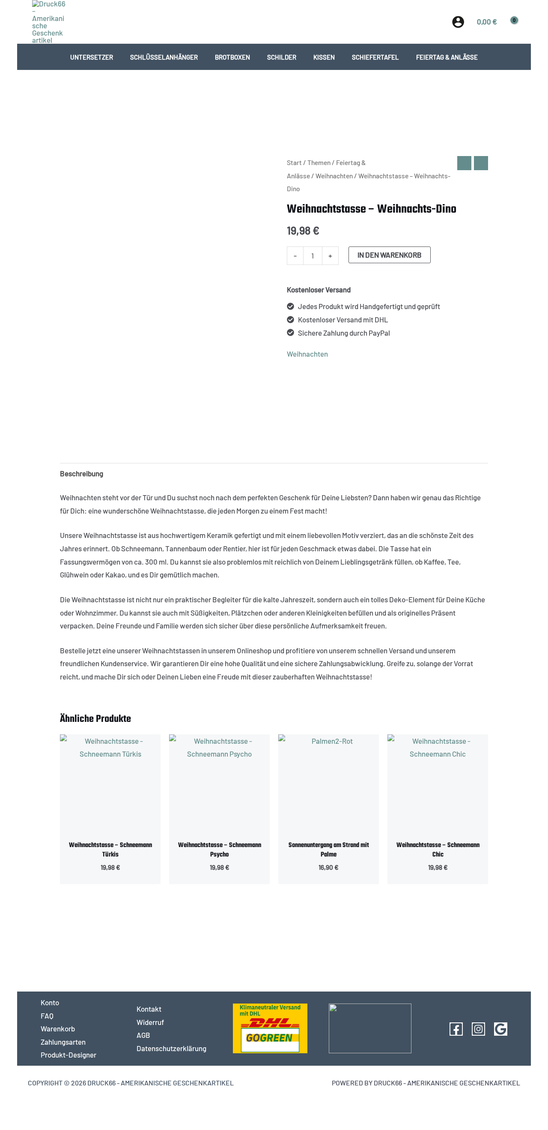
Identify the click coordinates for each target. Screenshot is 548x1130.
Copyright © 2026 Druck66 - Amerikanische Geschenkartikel (131, 1083)
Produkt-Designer (68, 1054)
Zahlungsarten (63, 1041)
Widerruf (150, 1022)
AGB (143, 1035)
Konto (50, 1002)
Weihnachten (334, 175)
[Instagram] (478, 1029)
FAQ (47, 1015)
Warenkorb (58, 1028)
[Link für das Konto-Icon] (458, 21)
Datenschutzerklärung (171, 1048)
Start (294, 162)
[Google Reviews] (500, 1029)
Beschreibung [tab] (81, 473)
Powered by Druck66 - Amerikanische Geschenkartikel (426, 1083)
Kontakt (149, 1008)
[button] (274, 21)
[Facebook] (456, 1029)
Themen (319, 162)
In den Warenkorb (389, 254)
